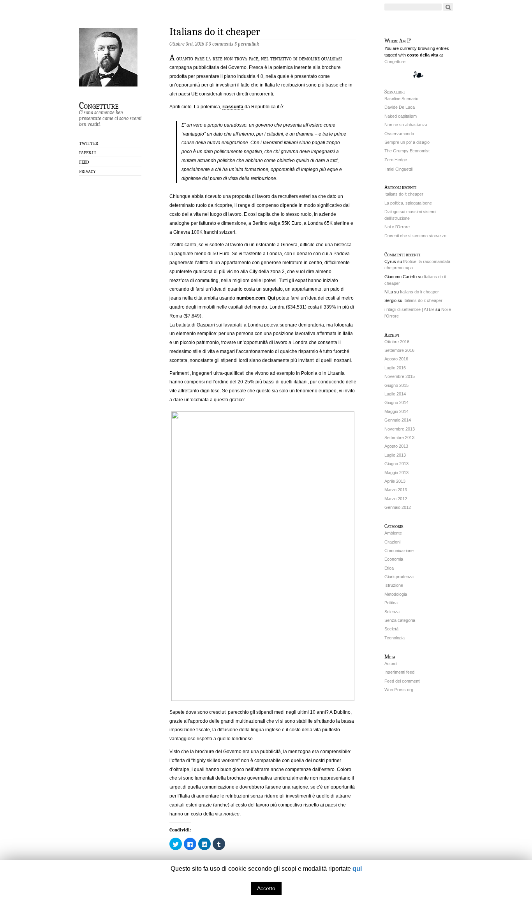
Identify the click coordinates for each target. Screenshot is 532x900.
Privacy (87, 171)
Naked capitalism (400, 116)
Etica (389, 568)
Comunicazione (399, 550)
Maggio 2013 (396, 472)
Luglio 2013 (395, 455)
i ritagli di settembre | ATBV (409, 309)
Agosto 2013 (396, 446)
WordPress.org (398, 689)
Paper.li (87, 152)
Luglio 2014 (395, 394)
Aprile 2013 (394, 481)
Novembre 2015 (399, 376)
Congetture (98, 105)
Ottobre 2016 (396, 341)
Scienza (392, 611)
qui (357, 868)
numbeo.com (250, 298)
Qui (271, 298)
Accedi (390, 663)
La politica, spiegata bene (408, 203)
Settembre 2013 (399, 437)
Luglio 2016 (395, 367)
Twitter (88, 143)
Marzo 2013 (395, 489)
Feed (84, 162)
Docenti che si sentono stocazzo (415, 235)
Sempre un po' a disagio (407, 142)
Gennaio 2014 (397, 420)
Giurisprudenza (399, 576)
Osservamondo (399, 133)
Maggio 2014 (396, 411)
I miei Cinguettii (398, 169)
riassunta (232, 106)
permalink (248, 44)
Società (391, 628)
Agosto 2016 (396, 358)
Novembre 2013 (399, 429)
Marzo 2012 (395, 498)
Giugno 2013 (396, 463)
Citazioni (392, 542)
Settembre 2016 (399, 350)
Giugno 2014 (396, 402)
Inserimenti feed (399, 672)
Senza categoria (399, 620)
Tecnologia (394, 637)
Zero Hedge (395, 159)
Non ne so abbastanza (405, 124)
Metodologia (395, 594)
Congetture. (395, 61)
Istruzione (393, 585)
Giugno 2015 (396, 385)
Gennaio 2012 (397, 507)
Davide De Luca (399, 107)
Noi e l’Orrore (397, 226)
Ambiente (393, 533)
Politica (391, 602)
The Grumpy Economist (407, 150)
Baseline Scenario (401, 98)
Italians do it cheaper (214, 32)
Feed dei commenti (402, 681)
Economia (393, 559)
